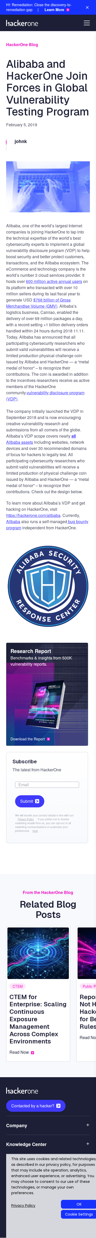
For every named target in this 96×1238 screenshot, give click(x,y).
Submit (26, 801)
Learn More (54, 9)
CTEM (18, 986)
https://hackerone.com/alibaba (33, 515)
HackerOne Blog (22, 44)
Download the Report (27, 739)
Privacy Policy (26, 819)
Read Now (19, 1052)
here (35, 831)
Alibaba (13, 521)
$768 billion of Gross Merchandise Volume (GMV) (38, 303)
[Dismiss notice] (87, 7)
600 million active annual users (54, 281)
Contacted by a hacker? (32, 1106)
